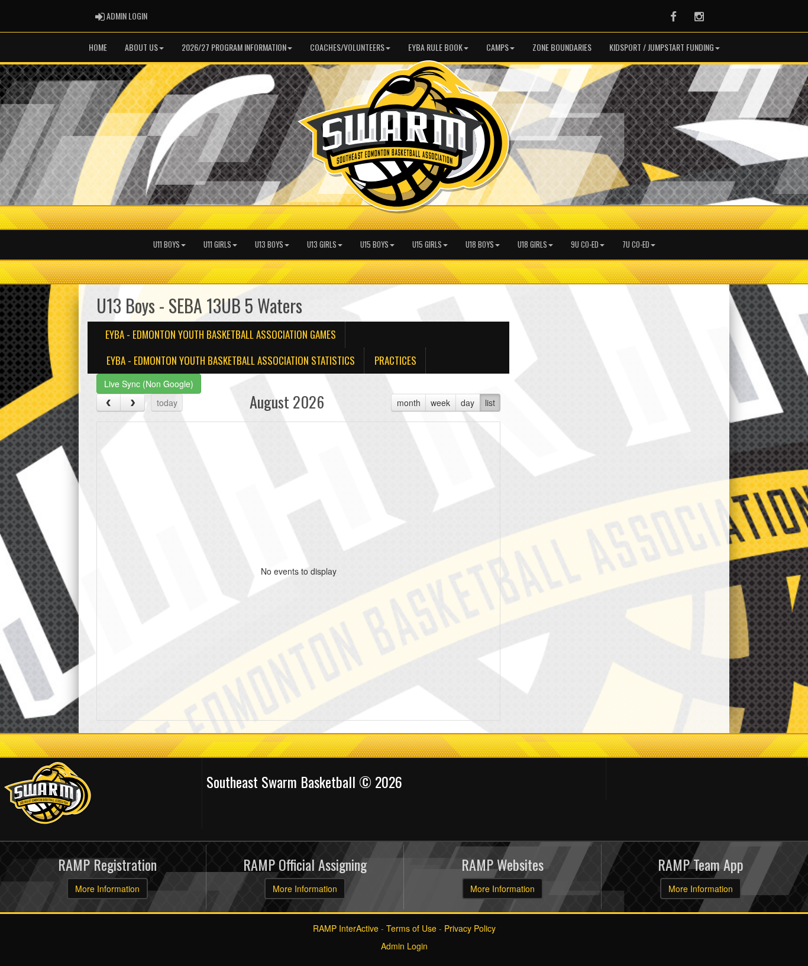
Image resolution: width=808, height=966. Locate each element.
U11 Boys (166, 244)
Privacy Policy (470, 928)
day (467, 403)
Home (98, 47)
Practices (395, 360)
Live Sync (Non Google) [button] (148, 384)
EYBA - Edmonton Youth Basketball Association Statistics (230, 360)
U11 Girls (217, 244)
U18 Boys (480, 244)
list (490, 403)
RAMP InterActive (346, 928)
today (167, 403)
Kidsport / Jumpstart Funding (661, 47)
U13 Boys (269, 244)
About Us (141, 47)
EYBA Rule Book (435, 47)
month (409, 403)
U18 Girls (532, 244)
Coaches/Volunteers (347, 47)
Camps (497, 47)
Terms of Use (411, 928)
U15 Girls (427, 244)
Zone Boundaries (562, 47)
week (440, 403)
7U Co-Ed (635, 244)
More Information (107, 888)
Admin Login (404, 946)
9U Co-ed (585, 244)
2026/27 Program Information (234, 47)
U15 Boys (374, 244)
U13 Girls (322, 244)
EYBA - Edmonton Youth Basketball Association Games (220, 334)
